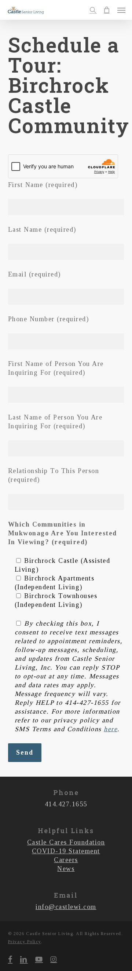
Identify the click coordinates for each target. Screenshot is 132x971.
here (110, 729)
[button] (121, 10)
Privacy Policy (24, 941)
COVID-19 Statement (66, 851)
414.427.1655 (66, 804)
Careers (66, 860)
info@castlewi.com (66, 906)
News (65, 868)
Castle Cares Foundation (66, 842)
